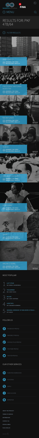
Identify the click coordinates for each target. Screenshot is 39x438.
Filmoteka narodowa (14, 373)
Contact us (6, 421)
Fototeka (10, 380)
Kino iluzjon (11, 393)
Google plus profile (14, 342)
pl (35, 3)
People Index (7, 424)
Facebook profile (13, 329)
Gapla (9, 386)
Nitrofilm (10, 400)
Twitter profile (12, 356)
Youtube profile (13, 349)
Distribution (6, 417)
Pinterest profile (13, 335)
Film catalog (6, 427)
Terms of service (8, 414)
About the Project (8, 410)
